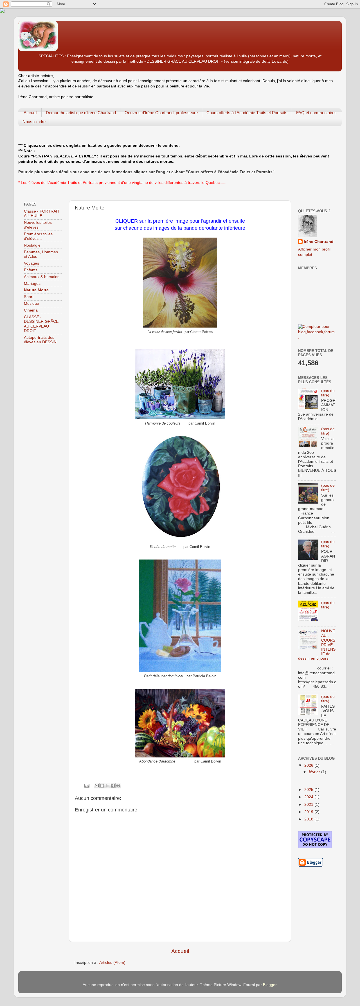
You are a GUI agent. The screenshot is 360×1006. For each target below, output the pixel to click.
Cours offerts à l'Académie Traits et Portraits (246, 112)
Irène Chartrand (319, 242)
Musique (31, 303)
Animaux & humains (41, 277)
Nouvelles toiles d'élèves (38, 224)
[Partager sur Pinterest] (118, 785)
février (315, 772)
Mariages (32, 283)
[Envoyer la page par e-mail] (86, 785)
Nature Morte (36, 290)
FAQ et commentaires (316, 112)
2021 (309, 804)
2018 (309, 819)
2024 (309, 797)
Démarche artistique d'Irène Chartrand (81, 112)
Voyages (31, 263)
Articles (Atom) (112, 962)
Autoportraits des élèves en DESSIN (40, 339)
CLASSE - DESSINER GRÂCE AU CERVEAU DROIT (41, 324)
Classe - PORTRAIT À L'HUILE (42, 213)
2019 (309, 812)
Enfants (30, 270)
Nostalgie (32, 245)
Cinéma (31, 310)
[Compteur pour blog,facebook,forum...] (317, 337)
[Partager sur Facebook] (113, 785)
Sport (28, 297)
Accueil (30, 112)
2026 (309, 765)
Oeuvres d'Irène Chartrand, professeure (161, 112)
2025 (309, 790)
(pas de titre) (328, 393)
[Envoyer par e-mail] (97, 785)
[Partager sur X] (107, 785)
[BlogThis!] (102, 785)
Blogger (269, 985)
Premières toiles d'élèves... (38, 236)
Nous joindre (34, 121)
